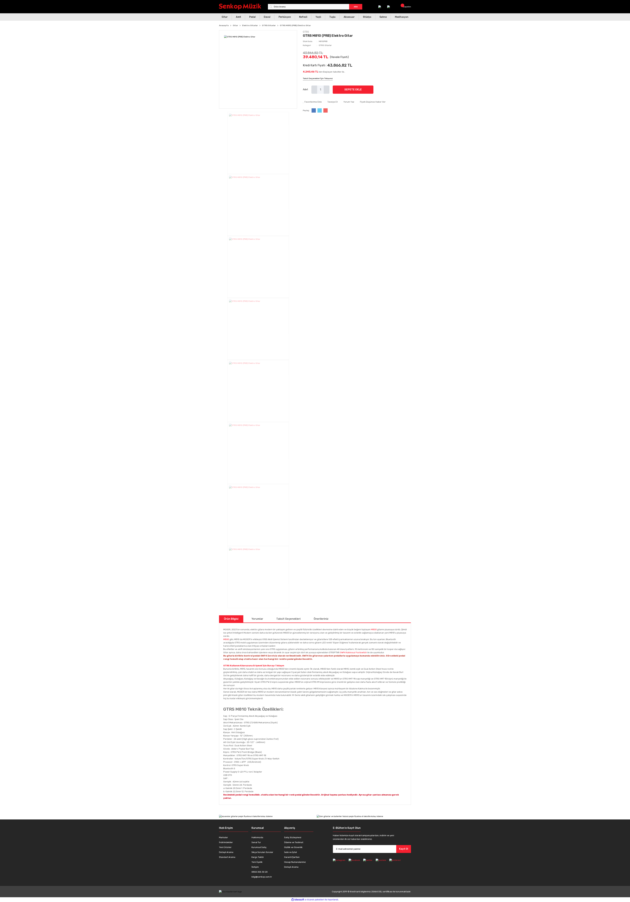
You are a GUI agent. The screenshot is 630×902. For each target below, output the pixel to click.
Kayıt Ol (403, 849)
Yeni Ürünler (225, 847)
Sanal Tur (256, 842)
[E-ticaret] (314, 899)
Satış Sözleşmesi (292, 837)
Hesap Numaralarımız (295, 862)
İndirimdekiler (226, 842)
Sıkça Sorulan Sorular (262, 852)
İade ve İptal (290, 852)
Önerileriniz (321, 618)
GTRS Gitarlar (325, 45)
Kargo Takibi (258, 857)
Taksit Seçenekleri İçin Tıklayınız (318, 78)
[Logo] (240, 7)
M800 (374, 629)
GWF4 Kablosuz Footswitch (353, 652)
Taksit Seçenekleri (288, 618)
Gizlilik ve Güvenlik (293, 847)
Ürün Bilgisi (231, 618)
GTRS (306, 32)
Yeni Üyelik (257, 862)
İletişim (255, 867)
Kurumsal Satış (259, 847)
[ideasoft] (297, 899)
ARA (356, 7)
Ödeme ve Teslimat (293, 842)
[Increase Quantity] (326, 90)
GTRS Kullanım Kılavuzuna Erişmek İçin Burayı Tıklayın (253, 665)
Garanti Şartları (292, 857)
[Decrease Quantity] (314, 90)
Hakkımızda (257, 837)
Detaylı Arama (226, 852)
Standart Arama (227, 857)
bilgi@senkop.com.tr (262, 877)
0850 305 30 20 (260, 872)
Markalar (223, 837)
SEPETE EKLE (353, 89)
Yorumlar (257, 618)
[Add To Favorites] (312, 102)
